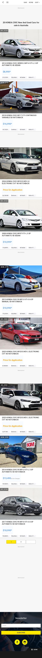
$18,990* (7, 530)
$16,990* (7, 124)
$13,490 (7, 478)
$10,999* (7, 242)
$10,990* (7, 308)
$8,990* (7, 72)
